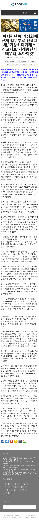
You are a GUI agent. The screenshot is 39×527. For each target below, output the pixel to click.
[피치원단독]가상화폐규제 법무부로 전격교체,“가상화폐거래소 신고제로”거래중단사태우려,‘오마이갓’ (19, 45)
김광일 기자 (26, 57)
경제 (7, 57)
